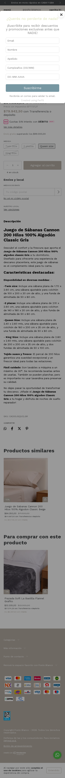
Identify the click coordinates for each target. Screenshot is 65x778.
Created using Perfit (32, 100)
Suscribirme (32, 88)
